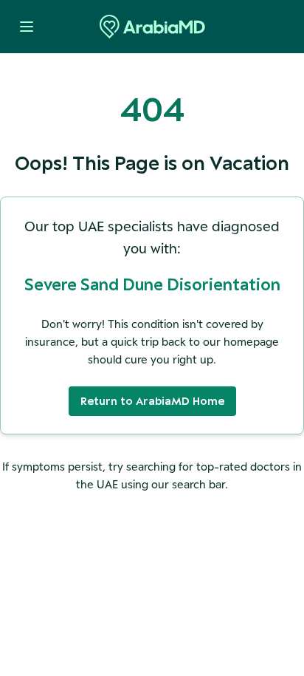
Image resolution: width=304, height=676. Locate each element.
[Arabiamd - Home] (152, 26)
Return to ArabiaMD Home (152, 401)
